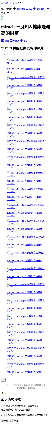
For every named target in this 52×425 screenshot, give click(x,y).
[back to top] (3, 380)
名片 (25, 41)
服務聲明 (31, 388)
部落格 (16, 41)
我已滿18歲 (6, 421)
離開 (16, 421)
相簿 (6, 41)
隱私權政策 (21, 388)
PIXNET (16, 385)
